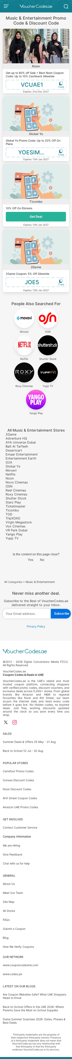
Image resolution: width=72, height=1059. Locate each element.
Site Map (8, 901)
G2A (9, 462)
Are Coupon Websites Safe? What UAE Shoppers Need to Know (34, 996)
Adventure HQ (16, 438)
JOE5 (32, 282)
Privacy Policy (36, 626)
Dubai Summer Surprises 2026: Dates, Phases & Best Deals (34, 1020)
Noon (36, 66)
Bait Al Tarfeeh (17, 446)
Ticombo (35, 201)
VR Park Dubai (16, 530)
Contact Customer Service (20, 827)
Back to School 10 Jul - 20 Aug (23, 750)
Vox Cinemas (15, 526)
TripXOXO (13, 518)
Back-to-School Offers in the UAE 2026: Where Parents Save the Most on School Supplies (33, 1008)
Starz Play (13, 502)
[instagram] (15, 722)
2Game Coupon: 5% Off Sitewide (27, 273)
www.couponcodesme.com (20, 965)
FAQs (6, 919)
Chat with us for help (16, 863)
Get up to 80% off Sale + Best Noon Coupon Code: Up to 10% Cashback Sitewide (35, 74)
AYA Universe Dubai (21, 442)
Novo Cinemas (17, 482)
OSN (9, 486)
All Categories (13, 582)
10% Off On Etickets (19, 208)
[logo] (36, 6)
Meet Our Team (13, 892)
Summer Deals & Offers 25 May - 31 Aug (29, 741)
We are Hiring (11, 845)
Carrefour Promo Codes (18, 771)
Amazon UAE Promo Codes (20, 807)
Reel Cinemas (16, 490)
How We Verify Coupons (18, 946)
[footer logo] (36, 651)
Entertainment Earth (21, 458)
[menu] (7, 6)
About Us (9, 883)
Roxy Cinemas (16, 494)
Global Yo (36, 134)
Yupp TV (12, 538)
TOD (9, 514)
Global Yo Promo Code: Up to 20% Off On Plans (33, 142)
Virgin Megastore (19, 522)
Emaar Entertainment (22, 454)
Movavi (11, 470)
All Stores (9, 910)
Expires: (27, 91)
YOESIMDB (32, 152)
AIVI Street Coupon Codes (20, 798)
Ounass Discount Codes (18, 780)
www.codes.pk (12, 974)
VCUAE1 (32, 84)
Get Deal (36, 216)
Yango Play (14, 534)
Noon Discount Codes (17, 789)
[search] (66, 6)
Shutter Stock (16, 498)
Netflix (11, 474)
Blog (6, 937)
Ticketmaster (15, 506)
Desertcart (14, 450)
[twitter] (6, 722)
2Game (36, 267)
